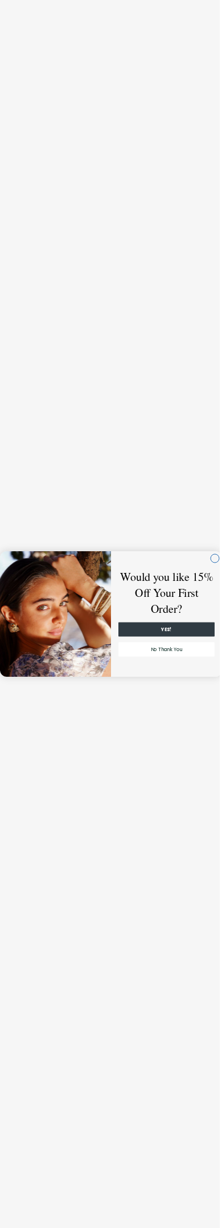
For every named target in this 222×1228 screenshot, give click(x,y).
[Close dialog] (211, 558)
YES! (162, 629)
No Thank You (162, 649)
